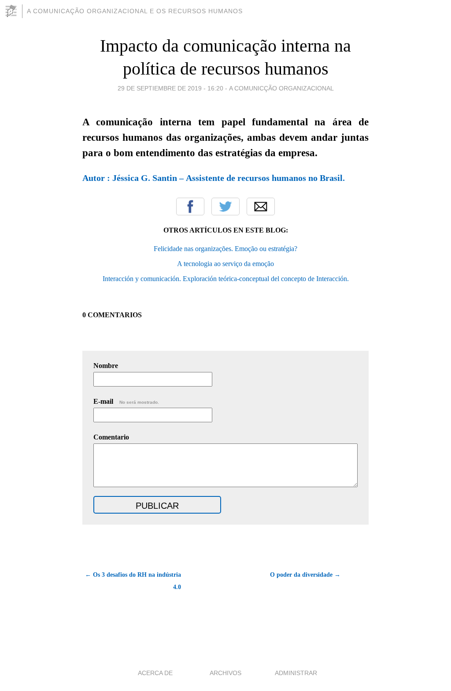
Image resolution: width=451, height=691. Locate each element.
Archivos (225, 672)
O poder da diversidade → (305, 574)
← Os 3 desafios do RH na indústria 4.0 (133, 580)
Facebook (190, 206)
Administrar (296, 672)
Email (261, 206)
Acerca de (155, 672)
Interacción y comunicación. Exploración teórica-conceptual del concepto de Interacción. (226, 278)
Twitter (225, 206)
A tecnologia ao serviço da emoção (225, 263)
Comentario (111, 437)
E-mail (126, 401)
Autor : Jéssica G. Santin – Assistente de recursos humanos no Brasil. (213, 178)
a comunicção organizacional (281, 88)
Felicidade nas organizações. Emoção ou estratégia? (225, 248)
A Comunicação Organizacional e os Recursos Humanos (135, 11)
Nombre (105, 365)
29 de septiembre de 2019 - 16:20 (170, 88)
